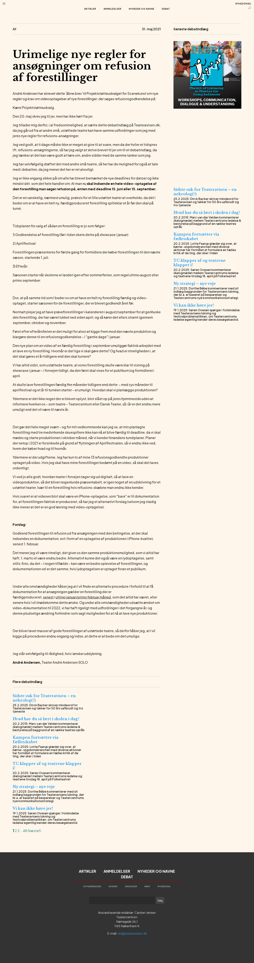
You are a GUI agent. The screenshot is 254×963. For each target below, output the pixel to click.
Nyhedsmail (243, 3)
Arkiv (147, 886)
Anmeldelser (112, 8)
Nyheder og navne (141, 8)
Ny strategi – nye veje (34, 786)
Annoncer (131, 886)
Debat (166, 8)
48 (25, 830)
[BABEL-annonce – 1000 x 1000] (207, 107)
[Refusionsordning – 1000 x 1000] (207, 179)
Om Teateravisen (92, 886)
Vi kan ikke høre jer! (33, 808)
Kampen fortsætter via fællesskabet (35, 739)
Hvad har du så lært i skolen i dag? (46, 719)
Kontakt (113, 886)
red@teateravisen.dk (132, 933)
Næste (33, 830)
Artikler (90, 8)
